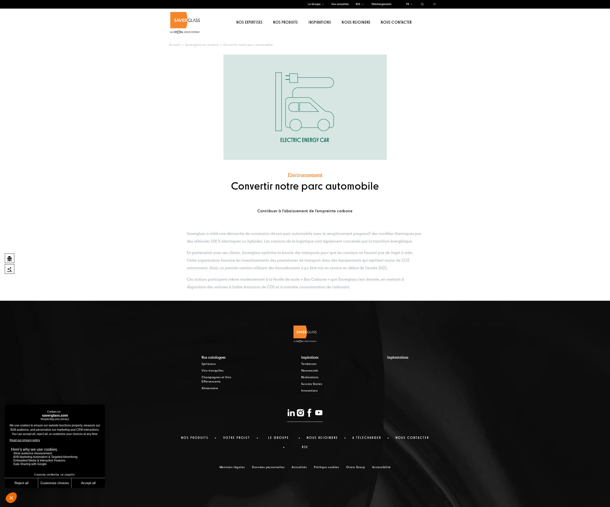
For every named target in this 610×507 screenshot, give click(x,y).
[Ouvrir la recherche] (422, 4)
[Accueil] (185, 23)
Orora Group (355, 467)
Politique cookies (326, 467)
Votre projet (236, 438)
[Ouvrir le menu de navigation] (434, 4)
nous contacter (412, 438)
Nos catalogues (214, 358)
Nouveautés (309, 370)
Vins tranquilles (213, 370)
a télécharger (366, 438)
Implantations (397, 358)
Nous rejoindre (356, 23)
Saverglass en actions (202, 45)
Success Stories (311, 384)
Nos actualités (340, 4)
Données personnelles (268, 467)
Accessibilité (381, 467)
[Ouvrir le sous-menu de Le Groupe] (322, 4)
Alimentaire (210, 388)
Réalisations (310, 377)
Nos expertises (249, 23)
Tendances (309, 364)
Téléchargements (381, 4)
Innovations (309, 390)
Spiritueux (209, 364)
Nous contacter (396, 23)
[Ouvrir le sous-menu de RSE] (362, 4)
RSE (358, 4)
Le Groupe (314, 4)
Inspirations (320, 23)
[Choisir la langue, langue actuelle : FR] (411, 4)
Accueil (174, 45)
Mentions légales (232, 467)
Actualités (299, 467)
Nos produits (285, 23)
